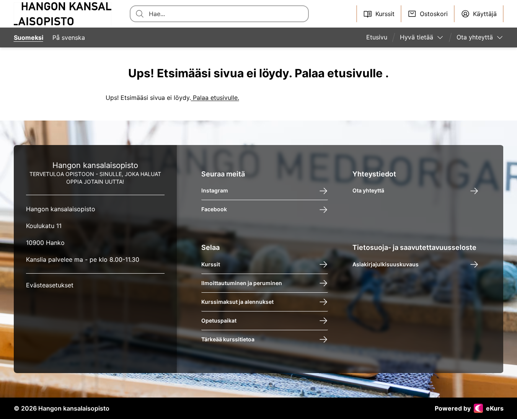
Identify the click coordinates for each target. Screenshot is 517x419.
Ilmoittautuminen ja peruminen (241, 283)
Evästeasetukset (49, 285)
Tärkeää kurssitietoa (227, 339)
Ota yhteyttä (368, 190)
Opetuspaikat (218, 320)
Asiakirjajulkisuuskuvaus (385, 264)
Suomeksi (28, 37)
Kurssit (210, 264)
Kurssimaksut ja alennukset (237, 301)
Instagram (214, 190)
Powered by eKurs (469, 408)
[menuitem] (379, 37)
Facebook (214, 209)
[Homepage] (63, 13)
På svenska (68, 37)
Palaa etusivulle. (215, 97)
